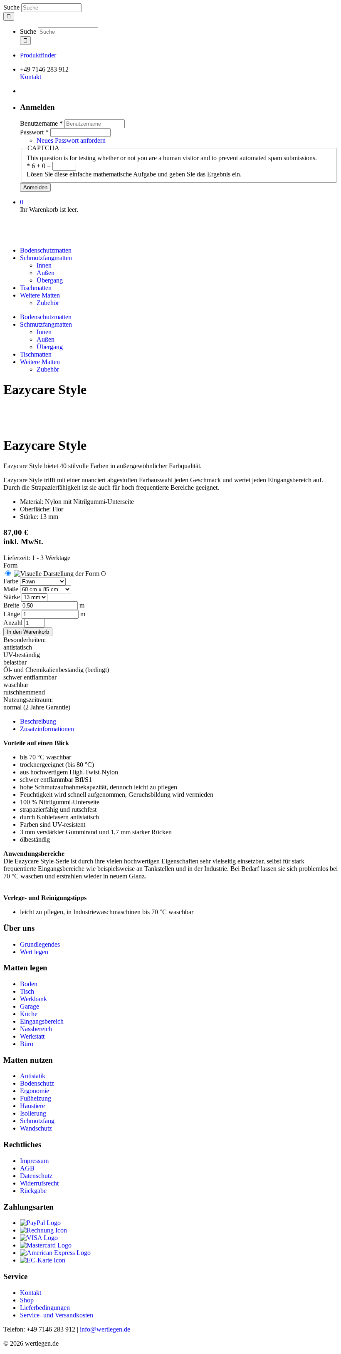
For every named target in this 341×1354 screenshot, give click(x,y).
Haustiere (32, 1105)
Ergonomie (34, 1090)
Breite (12, 605)
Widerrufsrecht (39, 1183)
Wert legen (34, 951)
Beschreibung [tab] (38, 721)
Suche (12, 7)
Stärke (12, 596)
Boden (28, 983)
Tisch (27, 991)
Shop (27, 1300)
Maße (11, 589)
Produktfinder (38, 55)
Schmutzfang (37, 1120)
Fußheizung (35, 1098)
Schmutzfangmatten (46, 257)
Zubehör (48, 302)
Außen (45, 272)
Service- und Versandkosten (56, 1315)
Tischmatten (36, 287)
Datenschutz (36, 1175)
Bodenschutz (37, 1083)
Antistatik (32, 1075)
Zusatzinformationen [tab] (47, 728)
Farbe (11, 581)
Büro (26, 1043)
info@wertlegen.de (105, 1329)
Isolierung (33, 1113)
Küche (28, 1013)
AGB (27, 1168)
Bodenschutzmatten (46, 250)
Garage (29, 1006)
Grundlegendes (40, 944)
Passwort (34, 132)
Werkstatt (32, 1036)
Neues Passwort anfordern (71, 140)
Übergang (50, 280)
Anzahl (13, 622)
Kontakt (30, 76)
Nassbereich (36, 1028)
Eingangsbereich (42, 1021)
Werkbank (33, 998)
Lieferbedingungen (45, 1307)
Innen (44, 265)
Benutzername (41, 123)
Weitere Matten (40, 295)
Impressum (34, 1160)
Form (10, 565)
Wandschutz (36, 1128)
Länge (12, 613)
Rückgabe (33, 1190)
